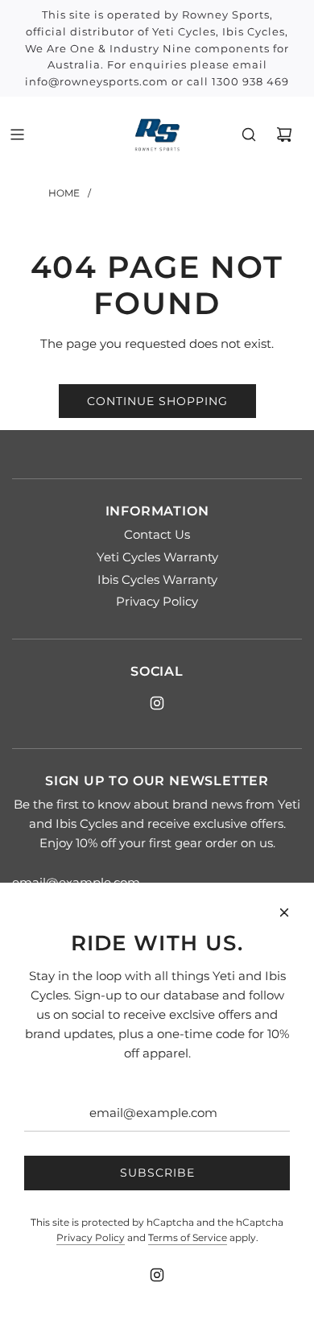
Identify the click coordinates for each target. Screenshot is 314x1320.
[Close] (284, 912)
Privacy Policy (90, 1237)
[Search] (248, 134)
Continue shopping (157, 401)
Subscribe (157, 1172)
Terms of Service (187, 1237)
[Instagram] (157, 703)
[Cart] (284, 134)
